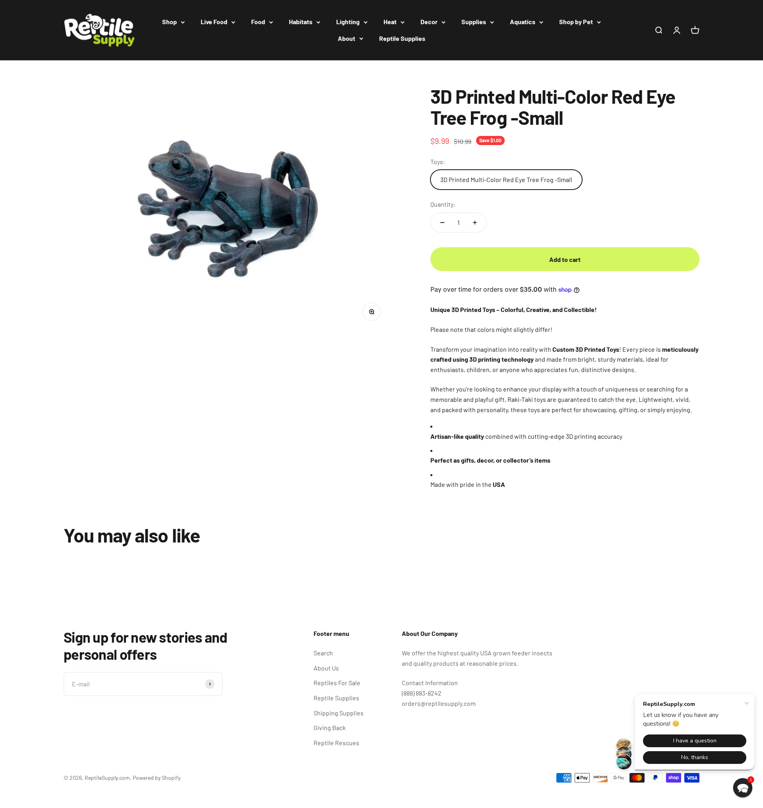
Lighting (348, 21)
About (346, 38)
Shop (169, 21)
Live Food (214, 21)
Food (258, 21)
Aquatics (522, 21)
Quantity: (442, 204)
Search (323, 653)
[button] (743, 788)
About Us (326, 668)
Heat (390, 21)
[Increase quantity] (474, 222)
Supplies (473, 21)
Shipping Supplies (339, 713)
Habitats (300, 21)
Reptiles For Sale (337, 682)
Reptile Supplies (402, 38)
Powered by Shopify (156, 777)
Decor (429, 21)
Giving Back (330, 727)
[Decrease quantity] (442, 222)
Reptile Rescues (336, 742)
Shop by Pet (576, 21)
